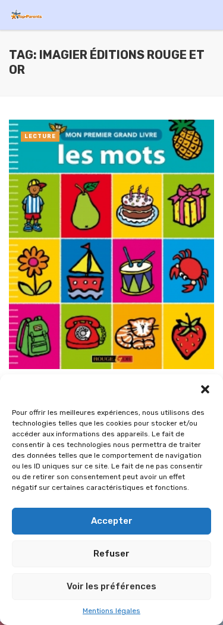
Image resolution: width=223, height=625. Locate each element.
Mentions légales (111, 611)
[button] (205, 389)
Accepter (112, 520)
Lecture (40, 136)
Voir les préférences (111, 586)
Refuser (111, 553)
